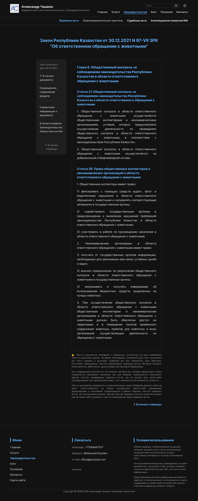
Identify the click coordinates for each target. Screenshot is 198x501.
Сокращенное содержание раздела (48, 91)
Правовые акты (69, 20)
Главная (102, 11)
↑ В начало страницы (147, 404)
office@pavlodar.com (93, 459)
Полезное (166, 11)
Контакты (182, 11)
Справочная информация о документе (48, 111)
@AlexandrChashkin (95, 453)
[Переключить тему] (185, 6)
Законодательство (135, 11)
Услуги (115, 11)
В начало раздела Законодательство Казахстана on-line (51, 127)
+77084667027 (94, 447)
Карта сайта (17, 480)
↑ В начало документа (47, 77)
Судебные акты (137, 20)
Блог (154, 11)
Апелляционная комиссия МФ (169, 20)
